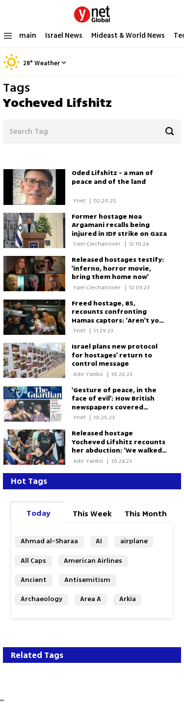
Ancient (34, 580)
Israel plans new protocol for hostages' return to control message (115, 355)
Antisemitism (87, 580)
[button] (63, 62)
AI (99, 541)
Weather (47, 63)
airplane (134, 541)
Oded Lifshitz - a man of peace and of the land (112, 177)
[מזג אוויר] (11, 68)
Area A (90, 599)
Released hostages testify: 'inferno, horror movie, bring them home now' (118, 268)
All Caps (33, 561)
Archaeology (41, 599)
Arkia (127, 599)
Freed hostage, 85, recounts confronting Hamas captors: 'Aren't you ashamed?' (117, 316)
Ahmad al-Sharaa (49, 541)
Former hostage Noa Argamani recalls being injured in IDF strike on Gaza (119, 225)
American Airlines (93, 561)
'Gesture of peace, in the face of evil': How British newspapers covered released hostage (114, 403)
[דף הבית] (92, 12)
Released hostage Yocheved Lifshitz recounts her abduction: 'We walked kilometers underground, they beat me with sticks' (118, 451)
